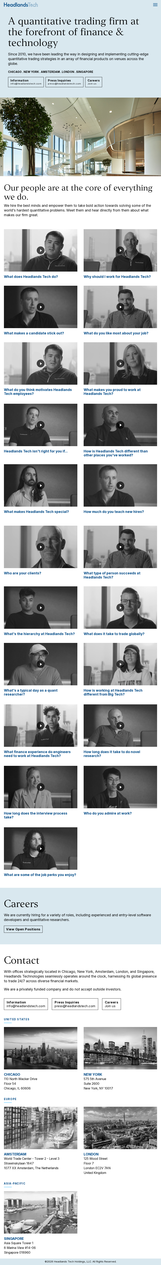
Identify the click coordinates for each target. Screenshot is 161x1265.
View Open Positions (23, 929)
